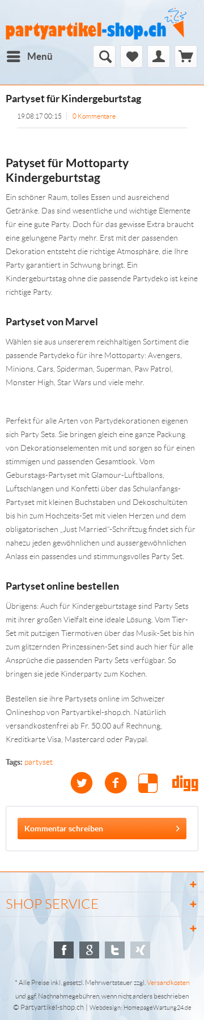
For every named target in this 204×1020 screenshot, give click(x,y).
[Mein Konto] (158, 56)
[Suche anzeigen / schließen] (104, 56)
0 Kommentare (94, 116)
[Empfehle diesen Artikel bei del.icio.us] (155, 783)
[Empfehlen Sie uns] (64, 949)
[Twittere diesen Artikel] (87, 783)
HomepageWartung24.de (158, 1007)
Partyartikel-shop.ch (52, 1007)
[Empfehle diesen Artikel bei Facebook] (121, 783)
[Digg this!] (185, 783)
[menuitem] (29, 56)
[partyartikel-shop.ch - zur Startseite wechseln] (96, 24)
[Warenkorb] (186, 56)
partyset (38, 761)
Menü (40, 56)
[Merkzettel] (131, 56)
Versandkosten (168, 982)
